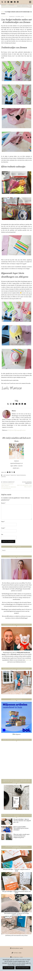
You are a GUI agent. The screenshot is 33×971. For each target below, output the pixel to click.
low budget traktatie (9, 475)
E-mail (3, 528)
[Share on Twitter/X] (12, 472)
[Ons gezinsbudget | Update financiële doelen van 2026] (16, 881)
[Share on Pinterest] (14, 472)
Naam (3, 521)
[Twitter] (2, 2)
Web (9, 430)
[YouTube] (11, 2)
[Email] (25, 404)
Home (2, 11)
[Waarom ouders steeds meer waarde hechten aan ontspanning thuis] (6, 837)
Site (2, 534)
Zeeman (3, 476)
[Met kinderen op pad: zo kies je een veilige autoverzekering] (16, 903)
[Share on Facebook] (10, 472)
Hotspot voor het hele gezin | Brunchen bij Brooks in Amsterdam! (8, 485)
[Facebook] (15, 2)
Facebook (23, 430)
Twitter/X (13, 430)
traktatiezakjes (21, 475)
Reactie (3, 503)
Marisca (11, 16)
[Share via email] (8, 472)
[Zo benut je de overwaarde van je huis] (16, 925)
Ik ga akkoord (8, 967)
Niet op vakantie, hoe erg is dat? (24, 484)
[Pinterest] (8, 2)
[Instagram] (5, 2)
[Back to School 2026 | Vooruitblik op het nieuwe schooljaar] (6, 829)
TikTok (17, 952)
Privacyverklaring (23, 967)
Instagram (18, 430)
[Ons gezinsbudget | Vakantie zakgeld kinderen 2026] (16, 859)
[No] (31, 964)
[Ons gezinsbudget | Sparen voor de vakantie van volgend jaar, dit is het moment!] (6, 821)
